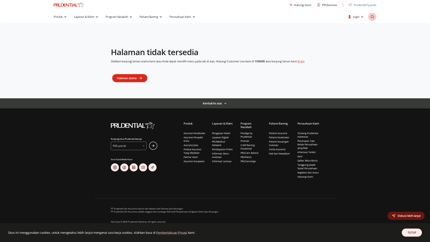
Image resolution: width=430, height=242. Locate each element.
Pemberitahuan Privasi (171, 233)
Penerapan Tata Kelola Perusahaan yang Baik (307, 144)
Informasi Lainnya (221, 161)
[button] (60, 17)
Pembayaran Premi (222, 149)
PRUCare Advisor (250, 152)
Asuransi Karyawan (194, 161)
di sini (301, 61)
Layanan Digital (220, 137)
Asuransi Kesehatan (194, 133)
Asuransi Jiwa (191, 145)
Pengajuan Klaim (221, 133)
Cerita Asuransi (277, 149)
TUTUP (412, 232)
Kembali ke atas (212, 103)
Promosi (245, 141)
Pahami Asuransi (278, 133)
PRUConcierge (248, 161)
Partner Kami (191, 157)
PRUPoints (246, 157)
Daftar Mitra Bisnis (307, 160)
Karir (300, 156)
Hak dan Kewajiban (279, 153)
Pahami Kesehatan (279, 137)
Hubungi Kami (305, 176)
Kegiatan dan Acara (308, 172)
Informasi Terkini (306, 152)
